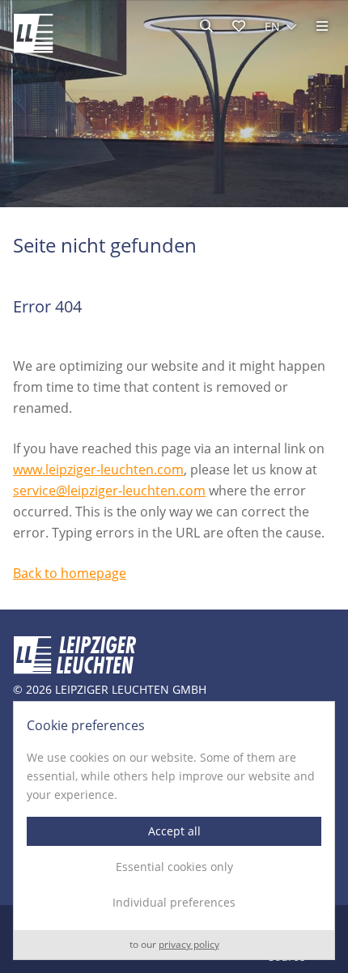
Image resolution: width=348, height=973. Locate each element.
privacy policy (189, 945)
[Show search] (206, 26)
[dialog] (174, 830)
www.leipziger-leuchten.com (98, 469)
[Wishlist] (239, 26)
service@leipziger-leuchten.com (109, 490)
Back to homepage (69, 573)
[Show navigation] (322, 26)
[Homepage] (33, 33)
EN (272, 26)
